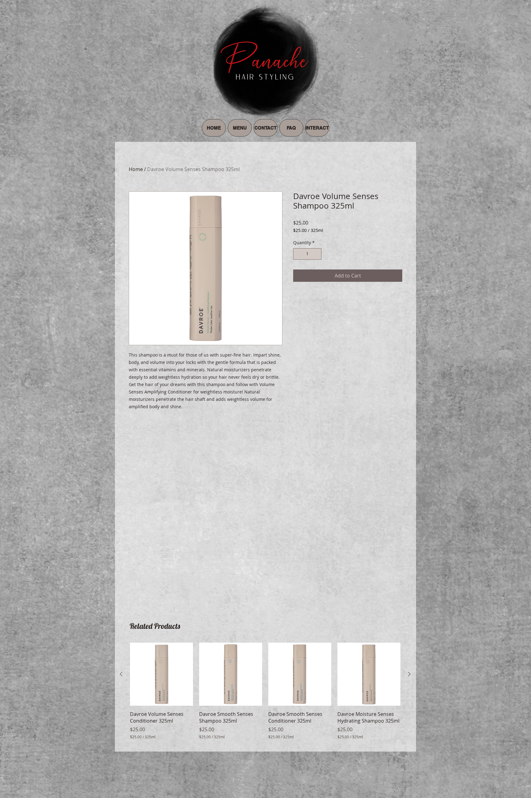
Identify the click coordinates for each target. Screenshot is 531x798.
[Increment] (317, 254)
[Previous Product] (121, 674)
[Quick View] (161, 674)
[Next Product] (409, 674)
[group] (265, 694)
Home (136, 169)
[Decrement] (298, 254)
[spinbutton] (307, 254)
